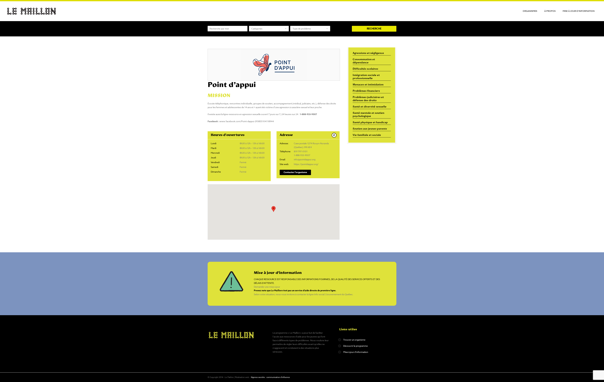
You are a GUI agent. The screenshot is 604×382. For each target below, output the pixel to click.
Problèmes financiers (366, 91)
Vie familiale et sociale (367, 135)
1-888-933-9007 (302, 155)
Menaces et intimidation (368, 85)
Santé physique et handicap (370, 122)
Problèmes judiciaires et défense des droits (368, 99)
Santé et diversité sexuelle (369, 107)
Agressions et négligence (368, 53)
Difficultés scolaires (365, 69)
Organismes (530, 11)
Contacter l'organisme (295, 172)
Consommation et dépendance (364, 61)
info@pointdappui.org (304, 159)
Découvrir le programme (355, 345)
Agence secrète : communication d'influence (270, 377)
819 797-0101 (301, 151)
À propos (550, 11)
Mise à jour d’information (579, 11)
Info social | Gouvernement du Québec (333, 294)
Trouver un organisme (354, 339)
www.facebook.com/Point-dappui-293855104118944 (246, 121)
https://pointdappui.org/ (306, 164)
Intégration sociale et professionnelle (366, 77)
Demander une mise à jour (267, 286)
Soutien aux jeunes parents (370, 129)
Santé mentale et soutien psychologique (368, 115)
